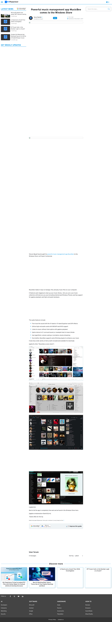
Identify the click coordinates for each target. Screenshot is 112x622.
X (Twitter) (14, 596)
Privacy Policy (52, 619)
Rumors (59, 608)
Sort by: (71, 556)
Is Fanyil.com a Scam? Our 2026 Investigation (70, 570)
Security (3, 614)
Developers (4, 605)
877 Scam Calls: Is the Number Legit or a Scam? (98, 570)
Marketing (3, 611)
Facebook (10, 596)
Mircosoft (31, 605)
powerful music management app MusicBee (60, 254)
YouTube (18, 596)
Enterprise (4, 608)
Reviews (87, 605)
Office (30, 614)
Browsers (88, 608)
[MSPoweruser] (11, 2)
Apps (55, 18)
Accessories (60, 611)
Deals (58, 605)
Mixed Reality (89, 614)
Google (31, 611)
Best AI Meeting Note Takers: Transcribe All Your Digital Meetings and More (42, 584)
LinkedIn (22, 596)
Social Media (88, 611)
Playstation (60, 614)
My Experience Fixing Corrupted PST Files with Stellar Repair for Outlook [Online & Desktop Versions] (14, 584)
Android (31, 608)
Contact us (61, 619)
